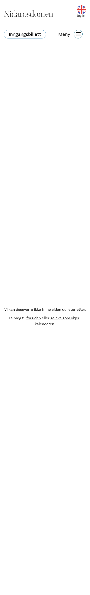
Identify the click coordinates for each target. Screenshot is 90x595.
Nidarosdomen (28, 14)
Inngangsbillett (25, 34)
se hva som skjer (64, 318)
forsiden (33, 318)
